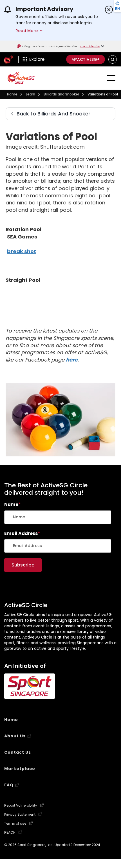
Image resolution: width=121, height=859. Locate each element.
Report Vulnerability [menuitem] (20, 805)
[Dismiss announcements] (109, 10)
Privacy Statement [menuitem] (19, 814)
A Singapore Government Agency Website (49, 46)
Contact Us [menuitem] (17, 752)
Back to (53, 113)
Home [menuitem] (11, 719)
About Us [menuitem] (15, 736)
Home (12, 94)
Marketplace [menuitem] (19, 768)
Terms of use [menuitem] (15, 823)
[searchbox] (57, 517)
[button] (113, 59)
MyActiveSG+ (85, 59)
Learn (30, 94)
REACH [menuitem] (9, 832)
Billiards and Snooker (61, 94)
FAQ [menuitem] (9, 785)
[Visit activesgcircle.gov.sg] (21, 77)
